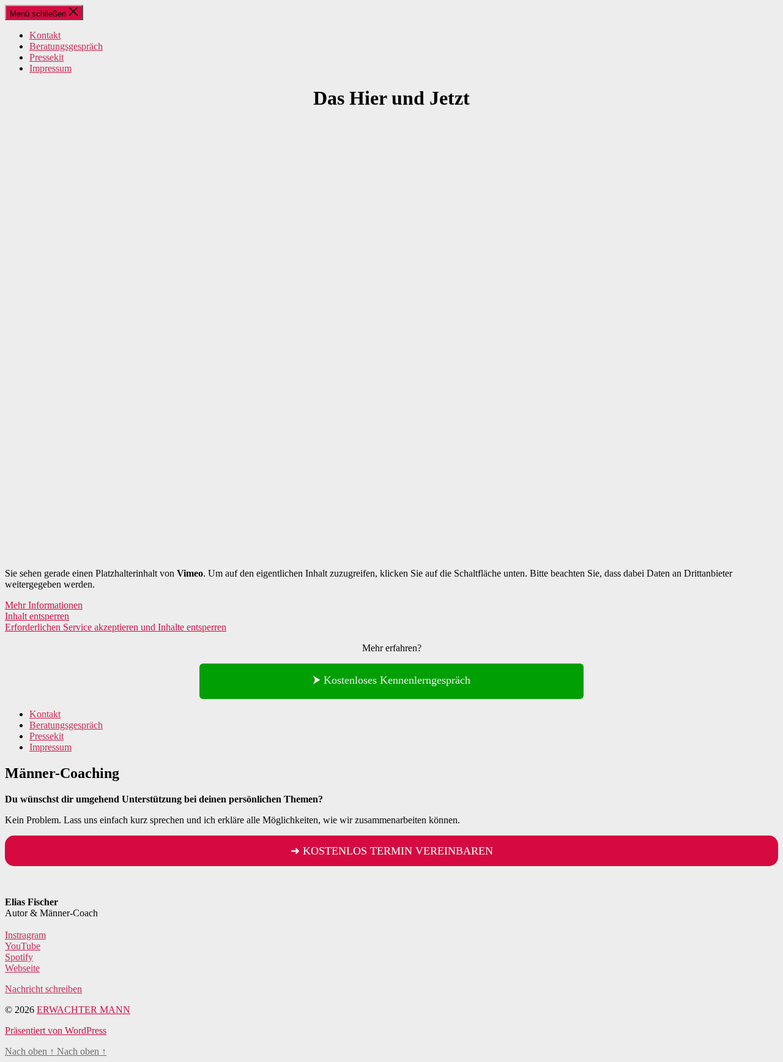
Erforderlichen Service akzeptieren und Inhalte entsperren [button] (115, 627)
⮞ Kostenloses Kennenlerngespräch (391, 680)
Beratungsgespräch (66, 46)
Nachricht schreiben (43, 989)
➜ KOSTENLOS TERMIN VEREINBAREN (392, 851)
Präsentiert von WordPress (55, 1030)
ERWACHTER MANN (83, 1009)
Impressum (50, 68)
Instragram (25, 935)
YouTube (22, 946)
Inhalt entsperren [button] (37, 616)
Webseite (22, 968)
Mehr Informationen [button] (44, 605)
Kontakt (45, 35)
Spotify (19, 957)
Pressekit (46, 57)
